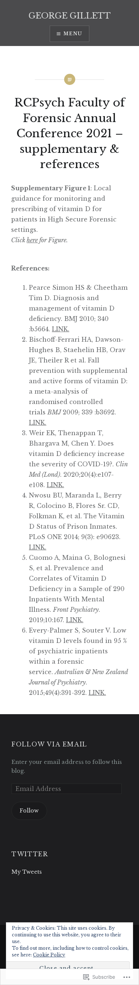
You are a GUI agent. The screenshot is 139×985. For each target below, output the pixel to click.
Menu (72, 33)
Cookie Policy (49, 955)
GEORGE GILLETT (70, 16)
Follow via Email (49, 744)
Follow (29, 810)
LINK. (60, 329)
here (32, 240)
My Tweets (26, 872)
